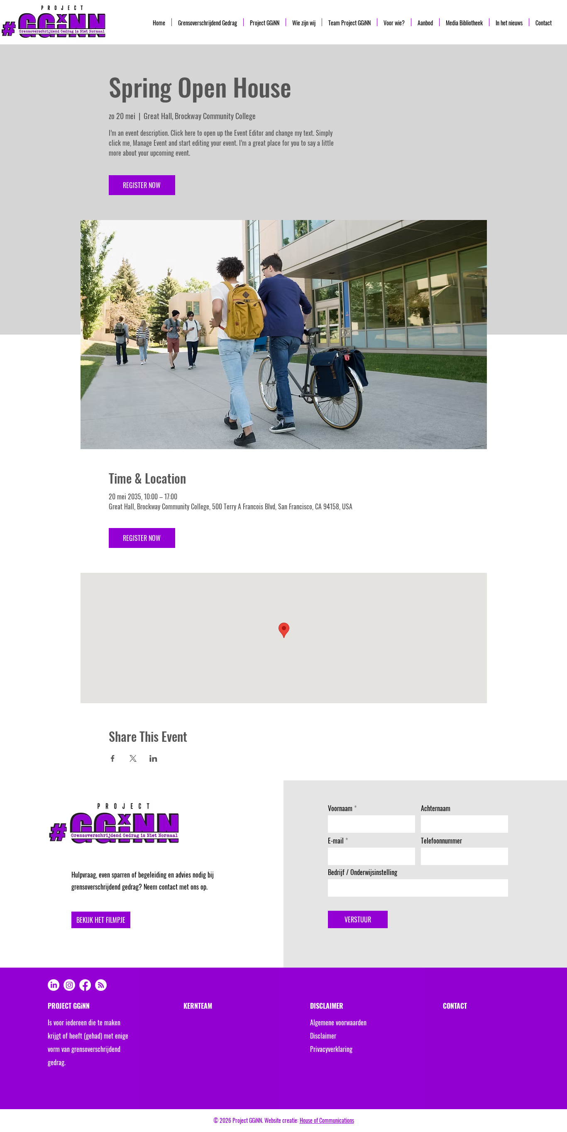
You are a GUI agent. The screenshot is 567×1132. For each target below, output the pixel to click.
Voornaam (340, 808)
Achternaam (435, 808)
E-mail (336, 840)
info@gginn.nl (460, 1022)
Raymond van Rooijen (209, 1036)
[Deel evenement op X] (133, 758)
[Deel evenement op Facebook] (113, 758)
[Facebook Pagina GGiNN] (85, 985)
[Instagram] (69, 985)
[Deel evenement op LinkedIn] (153, 758)
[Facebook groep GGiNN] (101, 985)
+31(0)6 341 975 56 (467, 1049)
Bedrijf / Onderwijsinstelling (362, 872)
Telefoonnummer (441, 840)
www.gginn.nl (458, 1036)
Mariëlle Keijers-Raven (211, 1022)
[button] (100, 920)
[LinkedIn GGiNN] (53, 985)
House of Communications (327, 1120)
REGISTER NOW (142, 185)
